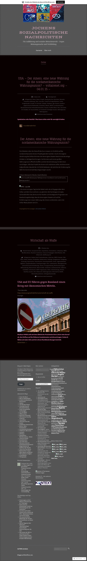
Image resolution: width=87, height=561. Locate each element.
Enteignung (63, 259)
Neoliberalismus (26, 252)
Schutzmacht (32, 269)
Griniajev (44, 103)
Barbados (56, 99)
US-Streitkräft (43, 109)
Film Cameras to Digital (25, 453)
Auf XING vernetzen (22, 549)
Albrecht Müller (58, 373)
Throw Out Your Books (25, 449)
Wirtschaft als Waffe (43, 240)
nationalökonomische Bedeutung (30, 265)
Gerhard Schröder (56, 389)
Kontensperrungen (41, 263)
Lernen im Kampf (23, 438)
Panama (46, 107)
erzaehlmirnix (23, 455)
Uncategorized (52, 97)
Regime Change (55, 415)
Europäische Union (36, 250)
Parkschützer (41, 460)
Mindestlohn (54, 406)
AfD (52, 369)
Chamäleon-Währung (29, 101)
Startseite (39, 50)
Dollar (61, 101)
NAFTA (51, 105)
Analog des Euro (49, 99)
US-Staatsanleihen (33, 109)
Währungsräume (47, 271)
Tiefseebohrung (55, 269)
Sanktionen (39, 252)
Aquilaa (21, 403)
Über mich (47, 50)
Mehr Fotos (54, 458)
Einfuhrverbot (43, 259)
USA (64, 252)
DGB (61, 380)
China (21, 259)
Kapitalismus (45, 250)
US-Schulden (24, 109)
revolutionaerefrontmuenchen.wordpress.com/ (31, 429)
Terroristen (63, 107)
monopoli (21, 432)
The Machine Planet (24, 404)
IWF (61, 398)
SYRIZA (53, 425)
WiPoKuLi (21, 433)
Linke (63, 403)
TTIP (53, 427)
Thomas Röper (59, 425)
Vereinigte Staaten (52, 109)
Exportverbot (30, 261)
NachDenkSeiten (42, 441)
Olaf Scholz (58, 413)
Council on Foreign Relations (52, 101)
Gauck (62, 388)
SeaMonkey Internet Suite (26, 424)
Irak (60, 396)
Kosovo (58, 401)
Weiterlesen (22, 342)
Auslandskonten (43, 257)
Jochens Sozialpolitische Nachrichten (43, 32)
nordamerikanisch (58, 105)
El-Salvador (38, 103)
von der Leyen (54, 431)
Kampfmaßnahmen (31, 263)
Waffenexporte (47, 255)
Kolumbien (42, 105)
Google (53, 392)
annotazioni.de (41, 397)
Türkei (48, 269)
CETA (59, 378)
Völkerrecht (39, 255)
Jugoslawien (57, 399)
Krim (48, 263)
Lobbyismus (60, 250)
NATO (65, 250)
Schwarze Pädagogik (48, 252)
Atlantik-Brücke (27, 250)
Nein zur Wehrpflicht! (24, 398)
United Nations (58, 252)
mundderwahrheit (29, 126)
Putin (63, 413)
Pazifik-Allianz (53, 107)
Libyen (59, 403)
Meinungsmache (59, 404)
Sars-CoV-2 (59, 420)
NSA (63, 411)
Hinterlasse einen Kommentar (44, 114)
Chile (36, 101)
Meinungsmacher (62, 263)
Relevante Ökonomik (24, 415)
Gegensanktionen (61, 261)
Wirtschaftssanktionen (37, 273)
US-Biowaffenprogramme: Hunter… (27, 484)
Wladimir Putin (55, 433)
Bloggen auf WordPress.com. (25, 555)
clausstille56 (22, 420)
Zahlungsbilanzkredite (50, 273)
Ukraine (62, 269)
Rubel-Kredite (40, 267)
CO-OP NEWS (23, 412)
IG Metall (56, 396)
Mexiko (47, 105)
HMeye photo (23, 414)
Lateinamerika (53, 263)
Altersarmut (54, 374)
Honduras (49, 103)
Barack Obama (54, 378)
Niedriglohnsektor (56, 411)
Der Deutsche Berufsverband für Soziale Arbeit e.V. (44, 415)
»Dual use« (51, 257)
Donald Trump (55, 381)
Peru (59, 107)
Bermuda (62, 99)
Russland (33, 252)
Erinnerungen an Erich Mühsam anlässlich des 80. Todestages (25, 501)
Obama (42, 265)
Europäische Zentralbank (59, 383)
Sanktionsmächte (55, 267)
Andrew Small (35, 257)
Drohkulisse (36, 259)
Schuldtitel (25, 269)
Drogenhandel (26, 103)
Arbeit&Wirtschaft (42, 398)
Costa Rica (41, 101)
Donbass (30, 259)
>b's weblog (41, 391)
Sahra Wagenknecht (57, 417)
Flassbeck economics (43, 435)
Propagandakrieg (49, 265)
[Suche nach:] (42, 370)
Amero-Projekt (40, 99)
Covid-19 (54, 380)
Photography (22, 457)
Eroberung (24, 261)
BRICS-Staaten (58, 257)
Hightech (22, 263)
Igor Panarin (56, 103)
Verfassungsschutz (59, 428)
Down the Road (23, 397)
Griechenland (58, 392)
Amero (34, 99)
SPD (52, 423)
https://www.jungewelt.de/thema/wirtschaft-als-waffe (35, 293)
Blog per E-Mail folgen (24, 366)
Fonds (54, 261)
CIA (62, 378)
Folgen (21, 384)
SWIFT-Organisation (41, 269)
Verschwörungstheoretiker (58, 430)
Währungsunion (43, 111)
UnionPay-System (28, 271)
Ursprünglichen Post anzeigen (27, 208)
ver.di (52, 428)
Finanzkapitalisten (47, 261)
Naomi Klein (55, 408)
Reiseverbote (32, 267)
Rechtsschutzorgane (59, 265)
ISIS (63, 396)
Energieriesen (56, 259)
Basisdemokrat (23, 440)
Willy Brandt (61, 431)
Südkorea (63, 267)
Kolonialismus (52, 250)
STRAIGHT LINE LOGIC (25, 430)
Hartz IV (60, 394)
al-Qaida (61, 371)
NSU (65, 411)
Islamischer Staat (55, 398)
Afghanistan (58, 369)
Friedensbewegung (55, 388)
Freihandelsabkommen (56, 386)
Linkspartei (53, 404)
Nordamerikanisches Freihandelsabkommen (32, 107)
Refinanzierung (24, 267)
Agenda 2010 (55, 371)
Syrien (62, 423)
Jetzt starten (60, 2)
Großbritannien (54, 394)
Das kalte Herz (23, 441)
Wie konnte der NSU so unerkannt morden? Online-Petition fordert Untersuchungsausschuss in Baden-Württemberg (25, 535)
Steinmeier (55, 423)
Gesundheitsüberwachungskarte (58, 391)
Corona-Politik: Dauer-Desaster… (26, 477)
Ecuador (32, 103)
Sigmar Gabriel (62, 422)
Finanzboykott (38, 261)
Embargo (50, 259)
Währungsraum (61, 109)
